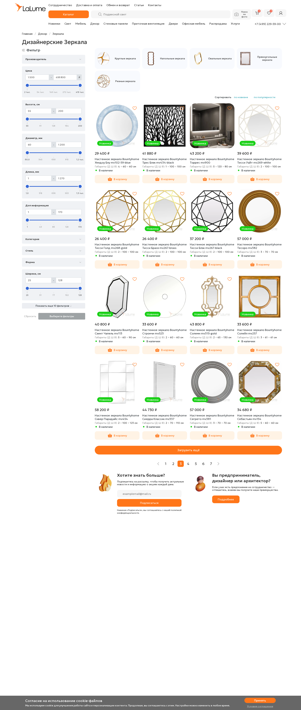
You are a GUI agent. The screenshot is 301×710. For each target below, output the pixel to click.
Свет (67, 23)
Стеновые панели (115, 23)
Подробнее (226, 499)
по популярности (264, 97)
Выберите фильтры (62, 316)
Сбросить (30, 316)
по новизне (241, 97)
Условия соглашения (260, 706)
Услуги (235, 23)
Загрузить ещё (188, 450)
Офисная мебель (193, 23)
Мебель (80, 23)
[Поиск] (100, 14)
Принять (260, 700)
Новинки (54, 23)
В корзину (120, 179)
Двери (173, 23)
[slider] (27, 85)
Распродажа (218, 23)
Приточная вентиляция (148, 23)
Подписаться (149, 503)
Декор (94, 23)
